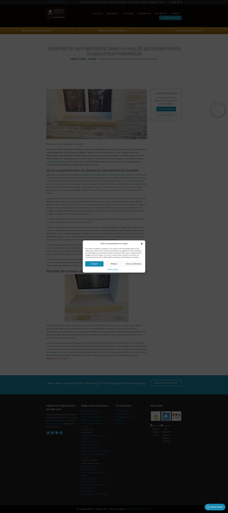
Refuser (114, 264)
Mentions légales (112, 269)
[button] (141, 244)
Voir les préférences (133, 264)
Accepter (94, 264)
